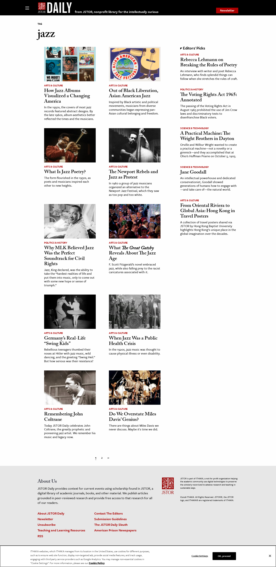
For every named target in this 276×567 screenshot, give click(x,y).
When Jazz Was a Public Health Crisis (133, 341)
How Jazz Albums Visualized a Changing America (67, 96)
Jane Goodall (193, 173)
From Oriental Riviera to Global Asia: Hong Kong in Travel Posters (207, 211)
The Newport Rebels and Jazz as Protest (133, 175)
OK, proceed (224, 556)
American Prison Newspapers (115, 530)
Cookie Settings (200, 555)
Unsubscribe (47, 524)
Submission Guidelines (110, 519)
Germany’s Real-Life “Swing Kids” (65, 341)
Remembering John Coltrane (63, 417)
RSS (40, 536)
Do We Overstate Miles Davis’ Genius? (132, 417)
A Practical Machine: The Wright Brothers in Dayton (207, 137)
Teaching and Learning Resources (61, 530)
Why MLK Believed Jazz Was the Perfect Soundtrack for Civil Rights (69, 256)
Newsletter (227, 10)
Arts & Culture (53, 85)
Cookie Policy (97, 563)
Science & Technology (194, 128)
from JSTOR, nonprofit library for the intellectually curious (116, 11)
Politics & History (55, 243)
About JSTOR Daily (51, 513)
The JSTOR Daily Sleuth (111, 524)
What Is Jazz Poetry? (65, 172)
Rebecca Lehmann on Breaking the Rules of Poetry (208, 63)
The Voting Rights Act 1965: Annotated (208, 98)
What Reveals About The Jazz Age (132, 253)
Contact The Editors (108, 513)
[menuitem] (227, 10)
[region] (138, 556)
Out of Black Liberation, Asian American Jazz (133, 94)
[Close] (270, 556)
